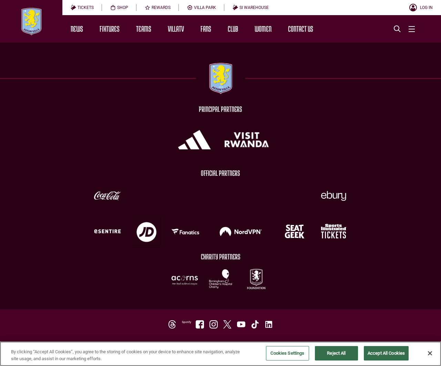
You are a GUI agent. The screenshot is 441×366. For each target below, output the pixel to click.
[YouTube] (241, 324)
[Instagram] (213, 324)
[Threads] (172, 324)
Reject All (336, 353)
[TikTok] (255, 324)
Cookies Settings (287, 353)
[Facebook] (200, 324)
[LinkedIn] (269, 324)
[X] (227, 324)
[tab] (82, 7)
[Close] (430, 353)
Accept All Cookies (386, 353)
